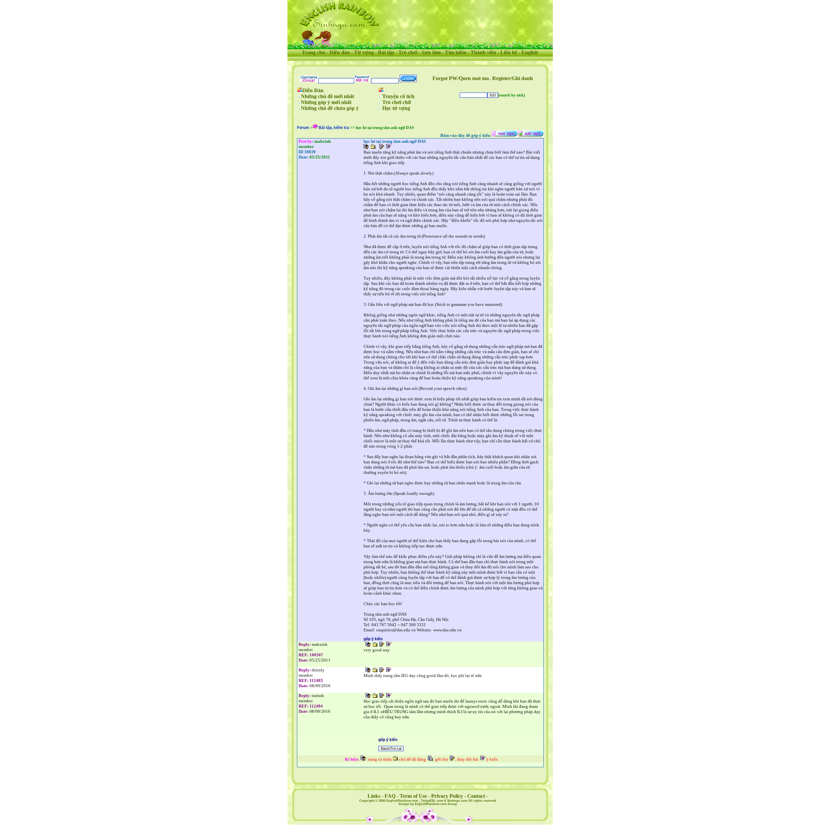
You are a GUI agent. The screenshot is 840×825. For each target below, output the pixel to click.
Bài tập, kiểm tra (334, 127)
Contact (476, 796)
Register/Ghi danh (512, 78)
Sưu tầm (431, 52)
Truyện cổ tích (398, 96)
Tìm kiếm (455, 52)
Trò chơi (407, 52)
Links (374, 796)
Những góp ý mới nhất (326, 102)
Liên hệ (508, 52)
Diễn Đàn (313, 90)
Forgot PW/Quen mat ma (460, 78)
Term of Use (413, 796)
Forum (303, 127)
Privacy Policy (447, 796)
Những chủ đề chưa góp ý (330, 108)
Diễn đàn (339, 52)
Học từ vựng (396, 108)
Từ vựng (364, 52)
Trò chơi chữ (396, 102)
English (529, 52)
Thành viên (483, 52)
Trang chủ (313, 52)
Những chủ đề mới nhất (327, 96)
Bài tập (386, 52)
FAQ (390, 796)
